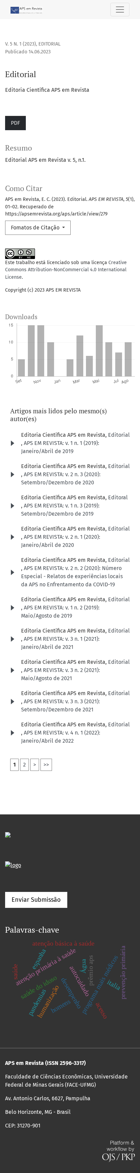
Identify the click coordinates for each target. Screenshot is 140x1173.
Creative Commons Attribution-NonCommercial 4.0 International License (66, 270)
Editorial (119, 435)
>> (46, 764)
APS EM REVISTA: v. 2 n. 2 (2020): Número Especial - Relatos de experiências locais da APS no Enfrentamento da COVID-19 (72, 576)
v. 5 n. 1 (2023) (20, 44)
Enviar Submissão (36, 899)
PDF (15, 123)
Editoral (118, 497)
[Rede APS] (13, 865)
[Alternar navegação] (119, 9)
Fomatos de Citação (36, 227)
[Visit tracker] (8, 834)
